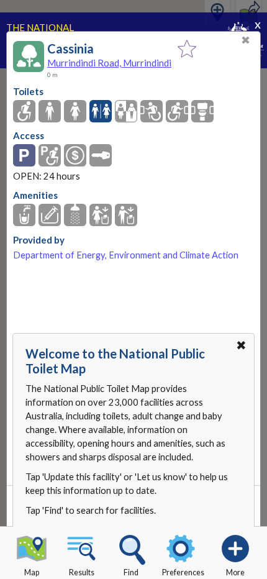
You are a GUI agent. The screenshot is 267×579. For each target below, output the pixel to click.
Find (131, 572)
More (235, 572)
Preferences (183, 572)
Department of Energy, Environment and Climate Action (125, 255)
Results (81, 572)
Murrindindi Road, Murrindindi (109, 62)
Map (31, 572)
